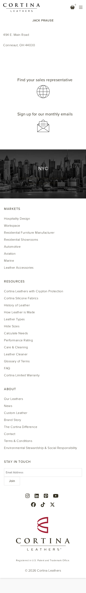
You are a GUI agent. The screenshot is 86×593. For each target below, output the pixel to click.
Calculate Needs (16, 333)
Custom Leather (15, 413)
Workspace (12, 226)
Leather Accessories (19, 268)
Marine (9, 261)
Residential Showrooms (21, 240)
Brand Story (12, 420)
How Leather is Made (19, 312)
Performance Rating (18, 340)
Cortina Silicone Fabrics (21, 298)
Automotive (12, 247)
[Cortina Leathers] (21, 7)
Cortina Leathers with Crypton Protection (33, 291)
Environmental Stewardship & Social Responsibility (40, 448)
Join (12, 481)
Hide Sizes (11, 326)
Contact (9, 434)
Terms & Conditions (18, 441)
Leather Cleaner (16, 354)
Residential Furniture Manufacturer (29, 233)
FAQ (7, 368)
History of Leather (17, 305)
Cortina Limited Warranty (22, 375)
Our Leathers (13, 399)
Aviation (10, 254)
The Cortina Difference (20, 427)
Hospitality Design (17, 219)
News (8, 406)
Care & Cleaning (16, 347)
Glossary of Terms (17, 361)
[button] (43, 88)
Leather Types (14, 319)
